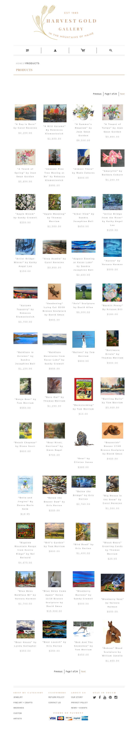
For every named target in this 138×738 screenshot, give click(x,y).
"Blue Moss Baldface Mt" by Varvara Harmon (25, 595)
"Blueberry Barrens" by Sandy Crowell (83, 595)
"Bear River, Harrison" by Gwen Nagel (54, 446)
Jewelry (18, 697)
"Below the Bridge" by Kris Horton (83, 495)
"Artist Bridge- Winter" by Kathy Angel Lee (25, 262)
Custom (17, 713)
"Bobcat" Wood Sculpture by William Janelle (112, 652)
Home (19, 63)
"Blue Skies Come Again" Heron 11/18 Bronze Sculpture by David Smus (54, 598)
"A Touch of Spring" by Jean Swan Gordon (25, 173)
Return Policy (56, 697)
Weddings (18, 708)
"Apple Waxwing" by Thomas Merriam (54, 217)
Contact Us (54, 702)
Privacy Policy (79, 702)
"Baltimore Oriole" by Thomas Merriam (113, 354)
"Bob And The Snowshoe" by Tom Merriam (83, 646)
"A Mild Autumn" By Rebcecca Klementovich (54, 130)
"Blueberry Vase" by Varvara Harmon (112, 603)
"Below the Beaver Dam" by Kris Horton (54, 501)
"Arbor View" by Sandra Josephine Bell (83, 217)
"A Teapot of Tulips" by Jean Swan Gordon (112, 128)
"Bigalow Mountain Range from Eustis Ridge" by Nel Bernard (25, 550)
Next (122, 93)
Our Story (77, 697)
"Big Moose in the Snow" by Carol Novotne (112, 499)
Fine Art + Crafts (23, 702)
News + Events (79, 708)
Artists (17, 718)
